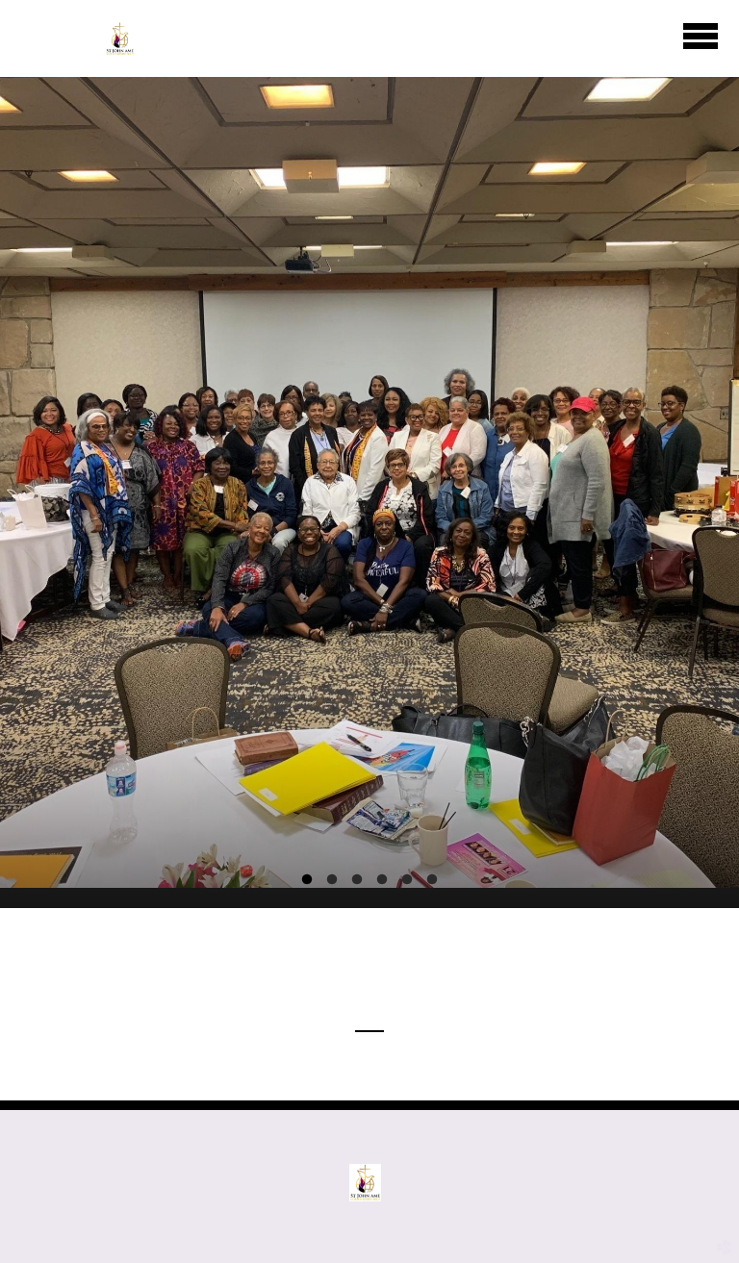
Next (676, 285)
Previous (62, 285)
